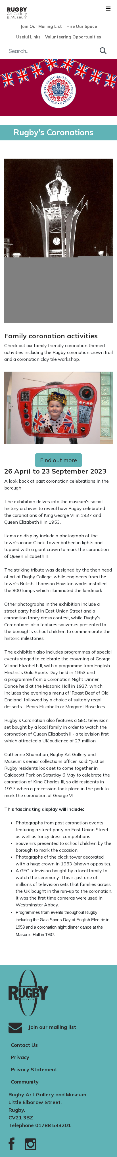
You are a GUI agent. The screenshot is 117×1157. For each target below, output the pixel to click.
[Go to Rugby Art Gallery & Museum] (7, 13)
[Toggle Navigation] (108, 8)
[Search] (103, 50)
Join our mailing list (51, 1027)
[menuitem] (41, 26)
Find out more (58, 460)
